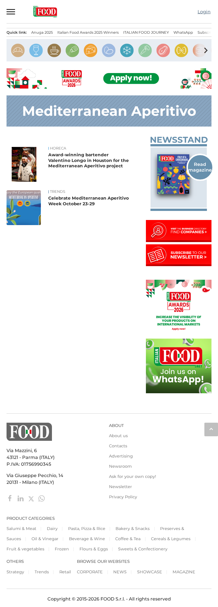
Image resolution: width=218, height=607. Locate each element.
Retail (65, 571)
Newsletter (120, 486)
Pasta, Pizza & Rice (86, 528)
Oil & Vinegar (45, 538)
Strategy (15, 571)
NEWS (120, 571)
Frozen (62, 549)
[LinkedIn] (21, 498)
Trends (57, 191)
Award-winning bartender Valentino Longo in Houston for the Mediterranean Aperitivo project (88, 160)
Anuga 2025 (42, 32)
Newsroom (120, 466)
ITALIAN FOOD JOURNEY (146, 32)
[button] (11, 11)
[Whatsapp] (41, 498)
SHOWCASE (149, 571)
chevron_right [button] (205, 50)
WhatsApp (183, 32)
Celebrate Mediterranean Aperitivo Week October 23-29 (88, 200)
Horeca (58, 148)
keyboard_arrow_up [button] (211, 429)
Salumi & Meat (21, 528)
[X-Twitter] (32, 498)
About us (118, 435)
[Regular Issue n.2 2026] (178, 174)
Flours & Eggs (93, 549)
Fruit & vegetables (25, 549)
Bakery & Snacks (133, 528)
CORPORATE (90, 571)
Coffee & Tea (128, 538)
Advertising (121, 456)
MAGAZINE (184, 571)
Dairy (52, 528)
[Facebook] (11, 498)
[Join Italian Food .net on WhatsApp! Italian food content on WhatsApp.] (178, 391)
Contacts (118, 445)
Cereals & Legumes (170, 538)
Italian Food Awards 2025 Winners (88, 32)
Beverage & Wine (87, 538)
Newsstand (178, 140)
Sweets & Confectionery (142, 549)
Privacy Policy (123, 496)
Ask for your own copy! (132, 476)
